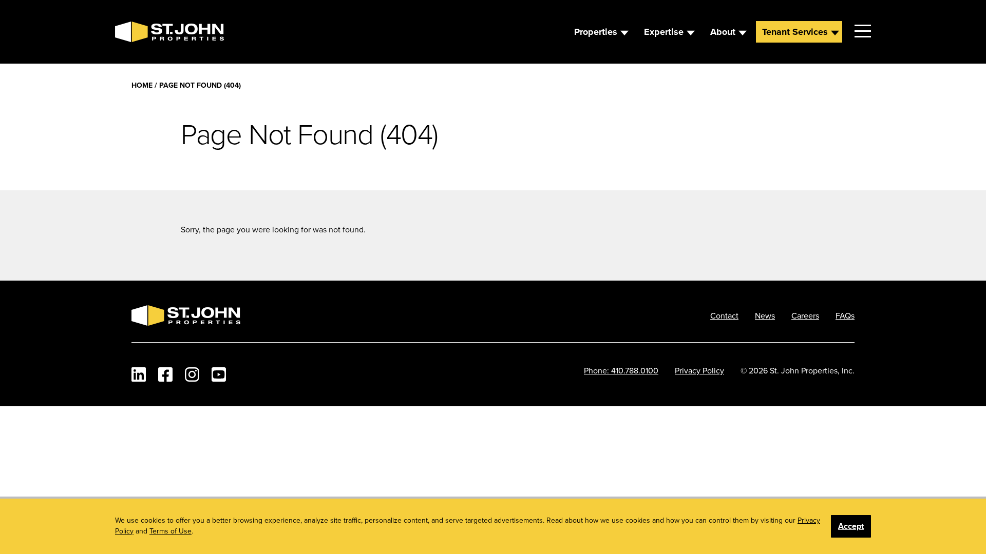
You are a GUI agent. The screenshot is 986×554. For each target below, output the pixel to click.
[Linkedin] (138, 374)
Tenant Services (795, 31)
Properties (595, 31)
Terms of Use (170, 531)
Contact (724, 315)
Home (142, 85)
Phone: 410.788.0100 (621, 370)
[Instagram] (192, 374)
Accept (851, 526)
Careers (805, 315)
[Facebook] (165, 374)
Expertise (664, 31)
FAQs (845, 315)
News (765, 315)
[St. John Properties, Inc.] (131, 32)
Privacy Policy (699, 370)
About (722, 31)
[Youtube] (219, 374)
